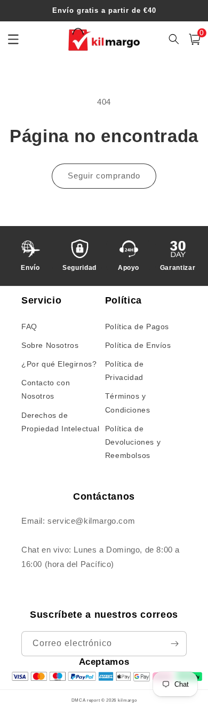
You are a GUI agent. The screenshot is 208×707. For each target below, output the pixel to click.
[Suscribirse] (174, 643)
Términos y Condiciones (127, 403)
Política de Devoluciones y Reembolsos (133, 442)
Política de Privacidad (124, 371)
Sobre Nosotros (49, 345)
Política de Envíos (138, 345)
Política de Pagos (137, 326)
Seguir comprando (104, 175)
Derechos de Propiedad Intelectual (60, 422)
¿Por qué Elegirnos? (59, 364)
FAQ (29, 326)
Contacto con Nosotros (45, 389)
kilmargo (127, 700)
